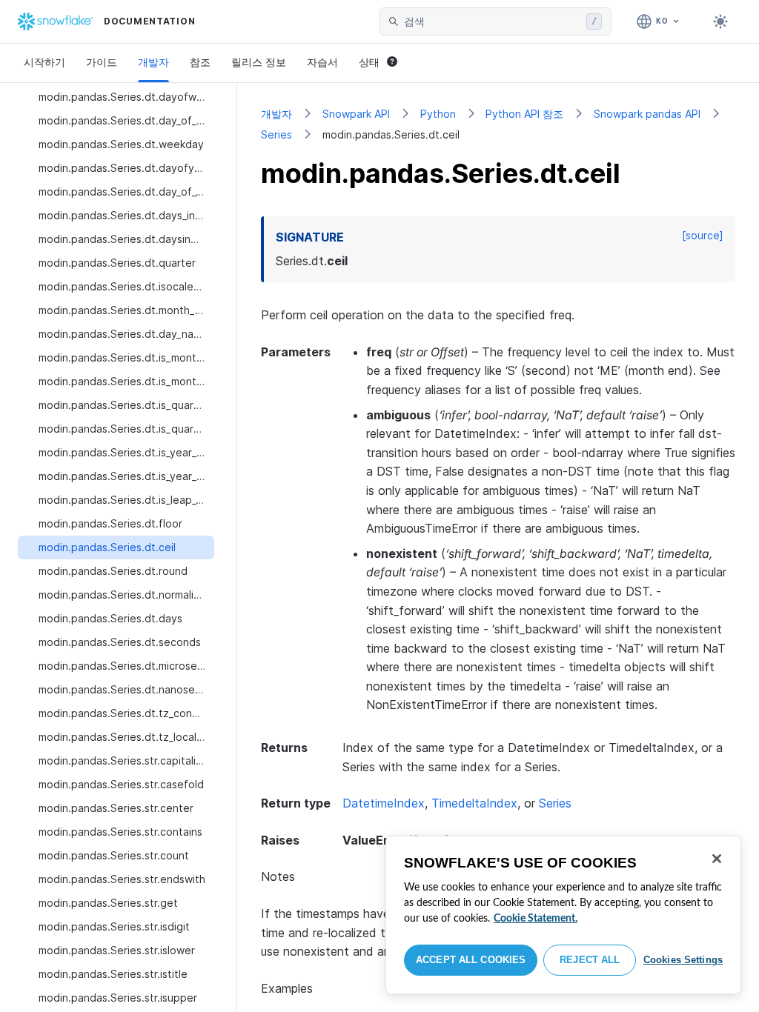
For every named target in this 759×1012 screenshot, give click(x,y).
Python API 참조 (524, 113)
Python (438, 113)
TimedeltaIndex (474, 803)
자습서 (322, 62)
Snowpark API (356, 113)
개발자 (153, 62)
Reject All (590, 959)
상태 (369, 62)
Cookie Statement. (535, 918)
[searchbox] (492, 21)
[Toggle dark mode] (720, 21)
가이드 (101, 62)
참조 (200, 62)
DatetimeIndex (383, 803)
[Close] (716, 858)
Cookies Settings (683, 959)
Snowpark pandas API (647, 113)
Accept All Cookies (471, 959)
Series (276, 134)
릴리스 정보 (258, 62)
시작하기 (44, 62)
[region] (563, 915)
